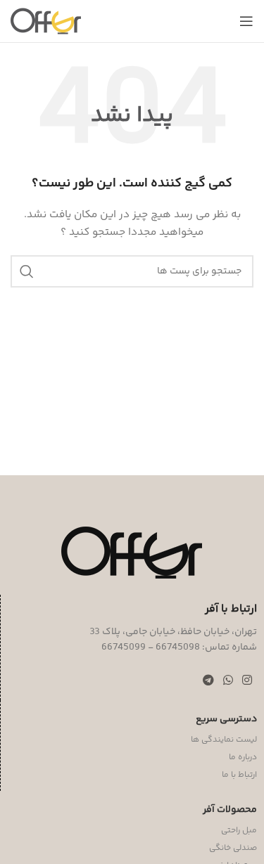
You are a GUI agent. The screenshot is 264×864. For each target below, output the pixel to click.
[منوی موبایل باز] (246, 21)
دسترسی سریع (226, 719)
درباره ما (243, 757)
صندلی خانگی (233, 848)
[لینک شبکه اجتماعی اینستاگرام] (247, 681)
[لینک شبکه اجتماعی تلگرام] (208, 681)
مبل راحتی (239, 830)
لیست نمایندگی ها (224, 740)
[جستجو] (27, 271)
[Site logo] (46, 21)
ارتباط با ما (239, 775)
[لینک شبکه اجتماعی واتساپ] (227, 681)
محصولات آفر (230, 810)
